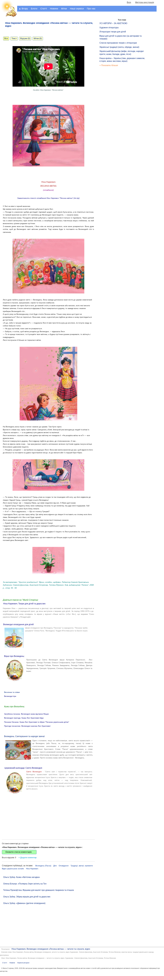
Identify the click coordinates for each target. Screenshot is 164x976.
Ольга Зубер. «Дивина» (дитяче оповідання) (24, 903)
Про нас (91, 8)
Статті (43, 8)
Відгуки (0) (25, 38)
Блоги (34, 8)
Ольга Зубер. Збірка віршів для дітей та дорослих (26, 897)
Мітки (64, 8)
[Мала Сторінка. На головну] (8, 16)
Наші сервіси (77, 8)
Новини (54, 8)
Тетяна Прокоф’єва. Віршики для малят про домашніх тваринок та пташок (38, 890)
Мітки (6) (38, 38)
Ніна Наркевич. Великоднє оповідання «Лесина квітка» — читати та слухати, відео (51, 949)
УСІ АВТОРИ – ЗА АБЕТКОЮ (113, 23)
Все (6, 38)
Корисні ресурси (23, 963)
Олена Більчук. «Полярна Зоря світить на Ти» (25, 884)
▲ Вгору (23, 8)
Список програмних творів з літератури (118, 43)
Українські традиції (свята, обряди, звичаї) (119, 47)
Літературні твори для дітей (112, 32)
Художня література (109, 27)
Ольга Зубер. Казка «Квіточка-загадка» (21, 877)
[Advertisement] (48, 815)
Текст (14, 38)
